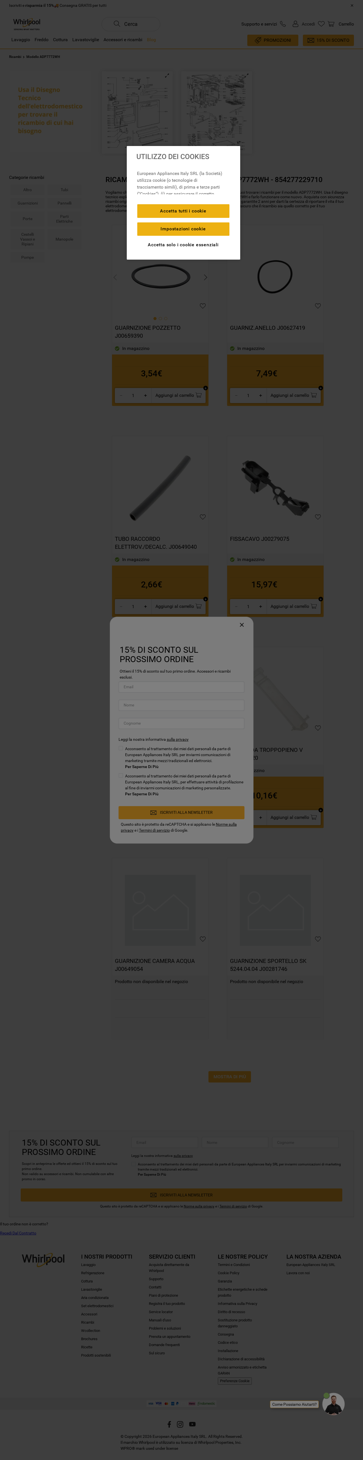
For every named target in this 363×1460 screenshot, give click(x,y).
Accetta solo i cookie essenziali (183, 244)
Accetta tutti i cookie (183, 211)
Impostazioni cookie (183, 228)
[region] (183, 203)
